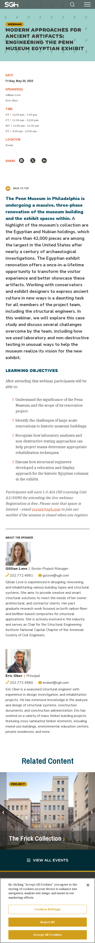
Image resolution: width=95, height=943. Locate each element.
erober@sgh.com (55, 682)
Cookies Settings (47, 909)
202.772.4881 (21, 575)
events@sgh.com (46, 509)
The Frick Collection (35, 838)
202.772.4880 (21, 682)
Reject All (47, 922)
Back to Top (21, 188)
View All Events (50, 860)
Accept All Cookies (47, 935)
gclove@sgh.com (55, 575)
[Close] (88, 885)
